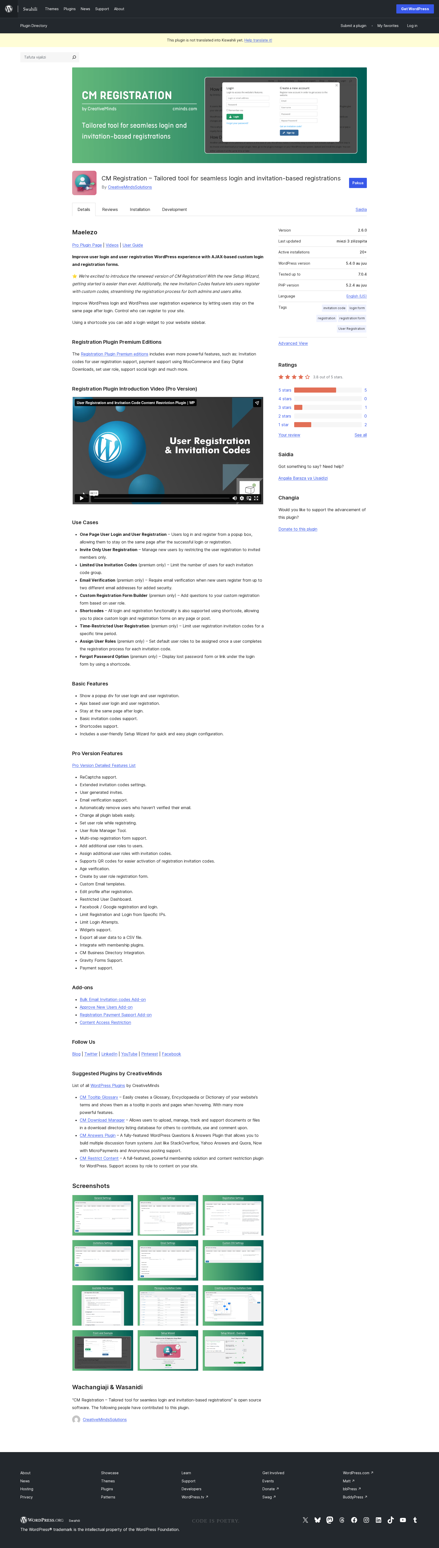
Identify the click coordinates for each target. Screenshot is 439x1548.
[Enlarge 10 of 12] (126, 1336)
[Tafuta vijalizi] (74, 57)
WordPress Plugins (107, 1085)
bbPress (352, 1489)
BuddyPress (355, 1497)
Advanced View (293, 343)
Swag (269, 1497)
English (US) (357, 296)
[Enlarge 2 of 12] (191, 1201)
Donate (270, 1489)
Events (268, 1481)
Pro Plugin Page (87, 245)
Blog (76, 1053)
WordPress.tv (195, 1497)
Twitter (91, 1053)
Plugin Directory (33, 25)
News (25, 1481)
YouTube (129, 1053)
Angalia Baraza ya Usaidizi (303, 478)
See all (361, 434)
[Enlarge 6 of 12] (256, 1246)
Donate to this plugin (297, 529)
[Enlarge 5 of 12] (191, 1246)
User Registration (351, 329)
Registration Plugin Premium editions (114, 353)
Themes (108, 1481)
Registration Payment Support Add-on (116, 1014)
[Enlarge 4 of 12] (126, 1246)
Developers (191, 1489)
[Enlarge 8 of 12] (191, 1291)
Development (174, 209)
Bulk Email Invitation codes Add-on (113, 999)
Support (188, 1481)
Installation (140, 209)
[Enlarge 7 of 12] (126, 1291)
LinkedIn (109, 1053)
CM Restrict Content (99, 1158)
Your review (289, 434)
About (25, 1473)
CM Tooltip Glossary (99, 1097)
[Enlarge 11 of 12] (191, 1336)
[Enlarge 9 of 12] (256, 1291)
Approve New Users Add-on (106, 1007)
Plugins (107, 1489)
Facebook (171, 1053)
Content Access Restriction (105, 1022)
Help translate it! (258, 40)
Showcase (110, 1473)
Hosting (26, 1489)
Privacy (26, 1497)
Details (83, 209)
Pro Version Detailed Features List (104, 765)
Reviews (110, 209)
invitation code (334, 308)
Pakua (358, 183)
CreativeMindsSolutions (130, 187)
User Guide (132, 245)
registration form (352, 318)
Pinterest (149, 1053)
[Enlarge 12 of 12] (256, 1336)
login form (357, 308)
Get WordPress (415, 9)
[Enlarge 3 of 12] (256, 1201)
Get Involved (273, 1473)
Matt (349, 1481)
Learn (186, 1473)
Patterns (108, 1497)
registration (326, 318)
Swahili (74, 1520)
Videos (112, 245)
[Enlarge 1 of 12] (126, 1201)
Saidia (361, 209)
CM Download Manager (102, 1120)
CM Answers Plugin (98, 1135)
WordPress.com (358, 1473)
